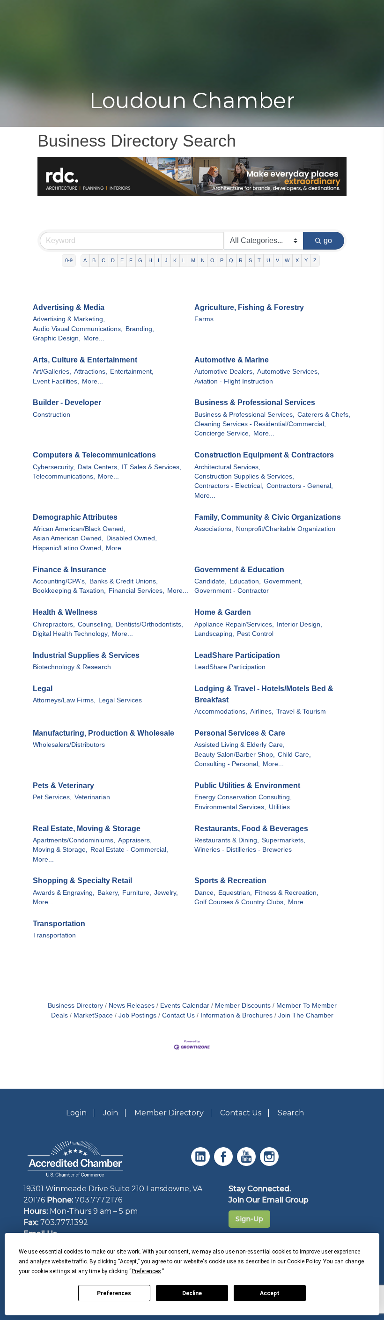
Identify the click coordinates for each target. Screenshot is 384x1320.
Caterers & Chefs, (323, 414)
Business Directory (75, 1005)
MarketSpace (93, 1015)
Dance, (204, 892)
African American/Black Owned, (79, 528)
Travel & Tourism (301, 711)
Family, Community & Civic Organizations (267, 517)
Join (110, 1112)
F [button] (131, 260)
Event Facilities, (56, 381)
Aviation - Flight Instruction (233, 381)
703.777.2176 (98, 1199)
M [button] (193, 260)
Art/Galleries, (52, 371)
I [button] (158, 260)
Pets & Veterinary (63, 785)
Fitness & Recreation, (286, 892)
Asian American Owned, (68, 538)
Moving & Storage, (60, 849)
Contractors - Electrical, (229, 485)
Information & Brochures (236, 1015)
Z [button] (315, 260)
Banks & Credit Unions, (123, 581)
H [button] (150, 260)
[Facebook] (224, 1163)
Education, (245, 581)
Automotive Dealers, (224, 371)
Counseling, (95, 624)
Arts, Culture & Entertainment (85, 360)
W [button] (287, 260)
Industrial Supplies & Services (86, 655)
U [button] (268, 260)
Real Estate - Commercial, (129, 849)
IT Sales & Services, (151, 467)
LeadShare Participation (237, 655)
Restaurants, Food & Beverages (251, 829)
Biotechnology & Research (72, 667)
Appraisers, (135, 840)
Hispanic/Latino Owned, (68, 548)
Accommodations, (220, 711)
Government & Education (239, 570)
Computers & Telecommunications (94, 455)
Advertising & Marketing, (69, 319)
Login (76, 1112)
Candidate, (210, 581)
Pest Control (255, 633)
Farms (204, 319)
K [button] (175, 260)
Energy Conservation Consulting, (243, 797)
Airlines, (261, 711)
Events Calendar (184, 1005)
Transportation (59, 924)
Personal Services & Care (239, 733)
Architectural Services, (227, 467)
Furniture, (136, 892)
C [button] (103, 260)
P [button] (221, 260)
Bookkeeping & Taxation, (69, 590)
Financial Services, (136, 590)
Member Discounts (243, 1005)
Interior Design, (299, 624)
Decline (192, 1293)
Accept (270, 1293)
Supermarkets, (283, 840)
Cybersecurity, (54, 467)
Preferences (114, 1293)
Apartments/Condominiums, (74, 840)
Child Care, (294, 754)
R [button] (241, 260)
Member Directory (169, 1112)
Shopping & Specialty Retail (82, 881)
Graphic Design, (57, 338)
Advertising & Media (68, 307)
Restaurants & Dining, (226, 840)
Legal (42, 689)
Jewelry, (166, 892)
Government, (283, 581)
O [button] (212, 260)
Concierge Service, (222, 433)
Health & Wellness (65, 612)
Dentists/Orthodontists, (149, 624)
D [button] (113, 260)
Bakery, (108, 892)
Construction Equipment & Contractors (264, 455)
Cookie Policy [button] (303, 1261)
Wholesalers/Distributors (69, 744)
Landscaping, (214, 633)
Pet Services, (52, 797)
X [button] (297, 260)
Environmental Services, (230, 807)
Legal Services (120, 700)
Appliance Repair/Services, (234, 624)
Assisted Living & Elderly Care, (239, 744)
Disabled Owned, (131, 538)
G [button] (140, 260)
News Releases (132, 1005)
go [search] (328, 240)
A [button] (85, 260)
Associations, (213, 528)
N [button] (203, 260)
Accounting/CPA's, (60, 581)
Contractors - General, (299, 485)
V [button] (277, 260)
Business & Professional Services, (244, 414)
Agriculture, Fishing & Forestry (249, 307)
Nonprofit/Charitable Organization (285, 528)
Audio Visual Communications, (78, 328)
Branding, (140, 328)
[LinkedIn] (201, 1163)
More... (93, 338)
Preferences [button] (146, 1271)
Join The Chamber (305, 1015)
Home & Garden (222, 612)
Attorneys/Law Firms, (64, 700)
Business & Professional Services (254, 402)
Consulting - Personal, (227, 763)
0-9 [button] (69, 260)
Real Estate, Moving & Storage (86, 829)
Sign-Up (249, 1219)
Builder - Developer (67, 402)
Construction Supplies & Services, (244, 476)
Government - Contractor (231, 590)
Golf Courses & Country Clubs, (239, 902)
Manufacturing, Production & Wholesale (103, 733)
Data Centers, (98, 467)
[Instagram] (270, 1163)
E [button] (122, 260)
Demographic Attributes (75, 517)
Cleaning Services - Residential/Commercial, (260, 424)
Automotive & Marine (231, 360)
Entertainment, (132, 371)
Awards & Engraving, (64, 892)
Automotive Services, (288, 371)
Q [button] (231, 260)
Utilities (279, 807)
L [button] (183, 260)
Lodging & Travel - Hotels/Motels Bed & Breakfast (263, 694)
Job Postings (137, 1015)
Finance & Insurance (69, 570)
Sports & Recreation (230, 881)
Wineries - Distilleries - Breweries (243, 849)
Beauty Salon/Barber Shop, (234, 754)
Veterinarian (92, 797)
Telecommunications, (64, 476)
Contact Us (178, 1015)
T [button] (259, 260)
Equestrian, (235, 892)
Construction (51, 414)
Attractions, (90, 371)
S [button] (250, 260)
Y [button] (306, 260)
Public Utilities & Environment (247, 785)
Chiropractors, (54, 624)
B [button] (94, 260)
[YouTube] (247, 1163)
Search (291, 1112)
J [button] (166, 260)
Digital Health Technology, (71, 633)
